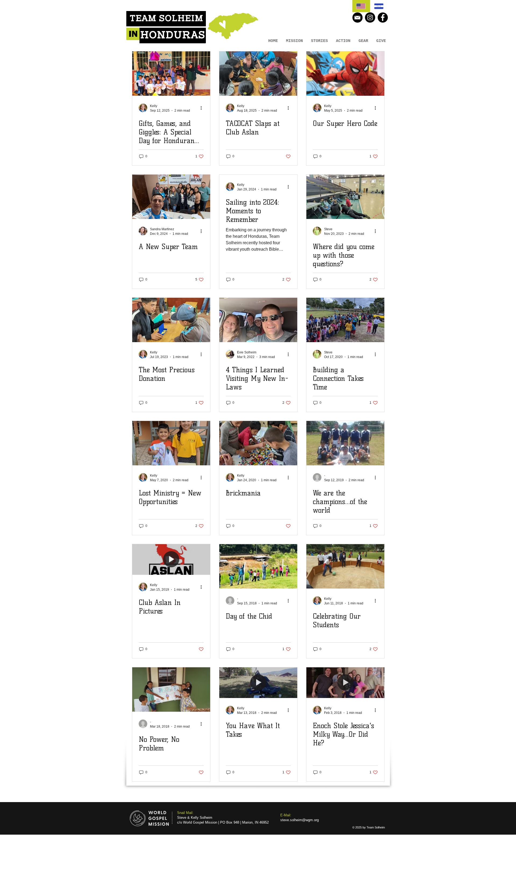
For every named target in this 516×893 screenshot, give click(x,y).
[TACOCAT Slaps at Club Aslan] (258, 73)
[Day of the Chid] (258, 566)
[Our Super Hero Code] (345, 73)
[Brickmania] (258, 443)
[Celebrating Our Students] (345, 566)
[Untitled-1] (357, 17)
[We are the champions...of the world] (345, 443)
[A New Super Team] (171, 197)
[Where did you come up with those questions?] (345, 197)
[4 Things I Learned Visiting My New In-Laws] (258, 320)
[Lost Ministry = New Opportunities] (171, 443)
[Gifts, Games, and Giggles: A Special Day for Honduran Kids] (171, 73)
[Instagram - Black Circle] (370, 17)
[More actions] (203, 108)
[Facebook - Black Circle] (383, 17)
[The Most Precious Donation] (171, 320)
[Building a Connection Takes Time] (345, 320)
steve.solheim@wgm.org (299, 820)
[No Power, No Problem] (171, 689)
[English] (361, 6)
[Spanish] (379, 6)
